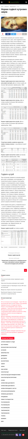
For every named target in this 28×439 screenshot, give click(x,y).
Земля (3, 363)
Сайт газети (3, 430)
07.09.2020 (3, 14)
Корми (18, 6)
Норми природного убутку (8, 388)
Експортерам (5, 361)
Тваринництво (13, 6)
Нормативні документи (8, 383)
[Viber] (17, 434)
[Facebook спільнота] (20, 434)
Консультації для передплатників (10, 374)
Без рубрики (4, 344)
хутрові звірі (22, 247)
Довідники (7, 6)
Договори (4, 358)
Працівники (4, 396)
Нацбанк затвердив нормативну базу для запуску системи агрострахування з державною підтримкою (13, 332)
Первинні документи (7, 394)
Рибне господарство (7, 399)
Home (2, 6)
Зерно (3, 366)
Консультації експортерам (8, 377)
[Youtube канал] (23, 434)
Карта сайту (22, 430)
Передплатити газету (13, 430)
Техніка (3, 415)
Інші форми (4, 369)
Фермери (3, 418)
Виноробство (5, 352)
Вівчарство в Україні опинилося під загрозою (11, 289)
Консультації (4, 372)
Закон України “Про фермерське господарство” (12, 319)
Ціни (2, 421)
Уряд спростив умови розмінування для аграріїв (12, 283)
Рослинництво (5, 402)
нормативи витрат (13, 247)
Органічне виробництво (8, 391)
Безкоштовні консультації (8, 347)
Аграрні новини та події (8, 342)
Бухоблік (3, 350)
